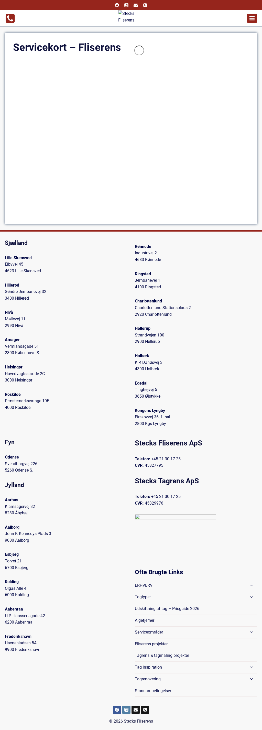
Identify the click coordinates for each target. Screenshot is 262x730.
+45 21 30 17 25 (166, 458)
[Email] (136, 5)
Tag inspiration (148, 667)
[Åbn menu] (252, 18)
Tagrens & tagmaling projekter (162, 655)
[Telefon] (145, 710)
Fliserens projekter (151, 643)
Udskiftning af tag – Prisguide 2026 (167, 608)
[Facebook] (117, 5)
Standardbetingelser (153, 690)
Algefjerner (144, 620)
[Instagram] (126, 5)
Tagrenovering (148, 679)
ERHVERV (143, 585)
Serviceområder (149, 632)
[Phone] (145, 5)
